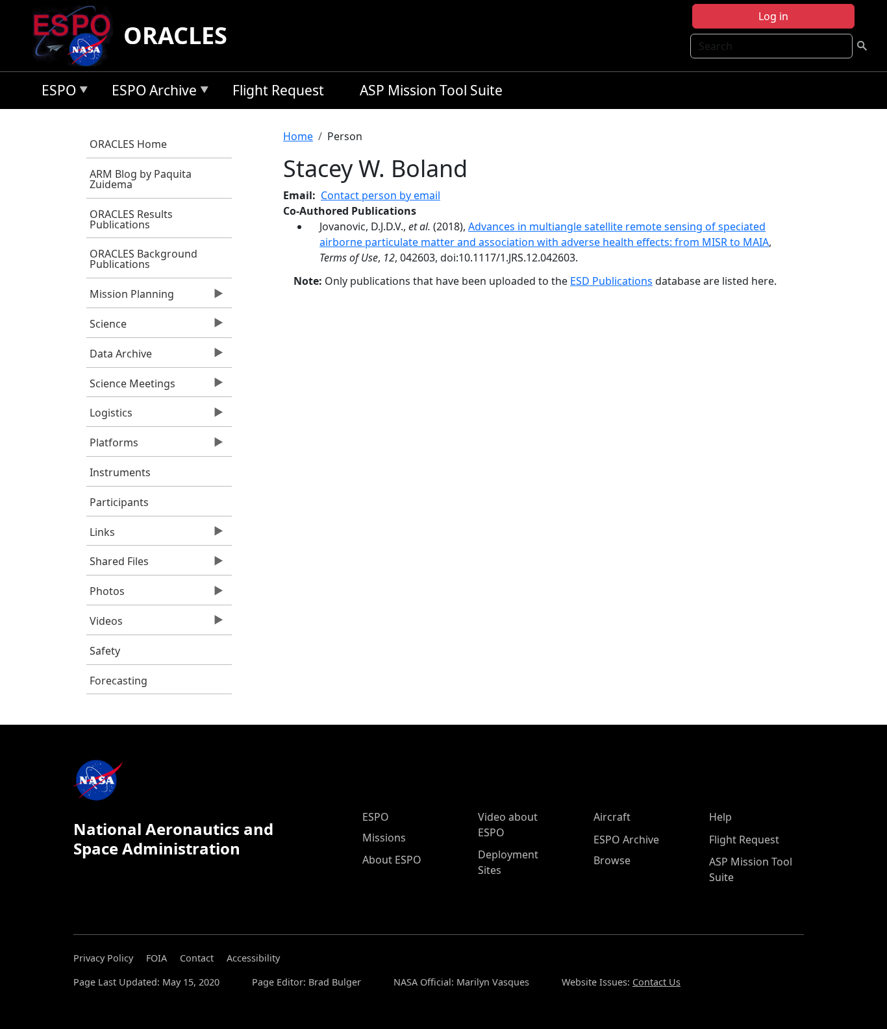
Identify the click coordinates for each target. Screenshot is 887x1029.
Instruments (120, 472)
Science (106, 327)
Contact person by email (380, 195)
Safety (105, 651)
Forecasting (118, 680)
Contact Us (656, 982)
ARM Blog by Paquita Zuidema (141, 179)
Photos (105, 594)
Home (298, 136)
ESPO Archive (151, 92)
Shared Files (117, 564)
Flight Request (278, 90)
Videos (104, 624)
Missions (384, 837)
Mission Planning (130, 297)
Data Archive (119, 356)
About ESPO (391, 860)
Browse (612, 860)
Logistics (109, 416)
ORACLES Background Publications (143, 259)
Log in (773, 16)
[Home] (77, 35)
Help (720, 817)
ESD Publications (611, 281)
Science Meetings (130, 386)
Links (100, 535)
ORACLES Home (128, 144)
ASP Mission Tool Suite (431, 90)
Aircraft (612, 817)
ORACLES (175, 35)
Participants (119, 502)
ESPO (55, 92)
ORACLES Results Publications (131, 219)
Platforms (112, 445)
